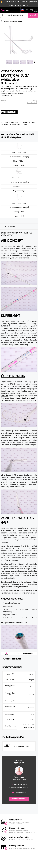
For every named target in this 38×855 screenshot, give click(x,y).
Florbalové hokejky (10, 21)
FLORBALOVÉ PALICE (29, 122)
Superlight (10, 315)
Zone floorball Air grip (17, 520)
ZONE (20, 21)
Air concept (12, 240)
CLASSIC (25, 124)
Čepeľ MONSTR (13, 376)
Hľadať (33, 15)
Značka (6, 122)
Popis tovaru (10, 226)
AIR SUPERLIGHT (14, 124)
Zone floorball (32, 103)
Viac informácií (6, 95)
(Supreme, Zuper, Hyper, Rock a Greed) (18, 398)
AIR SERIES (4, 124)
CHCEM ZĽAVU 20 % (18, 5)
